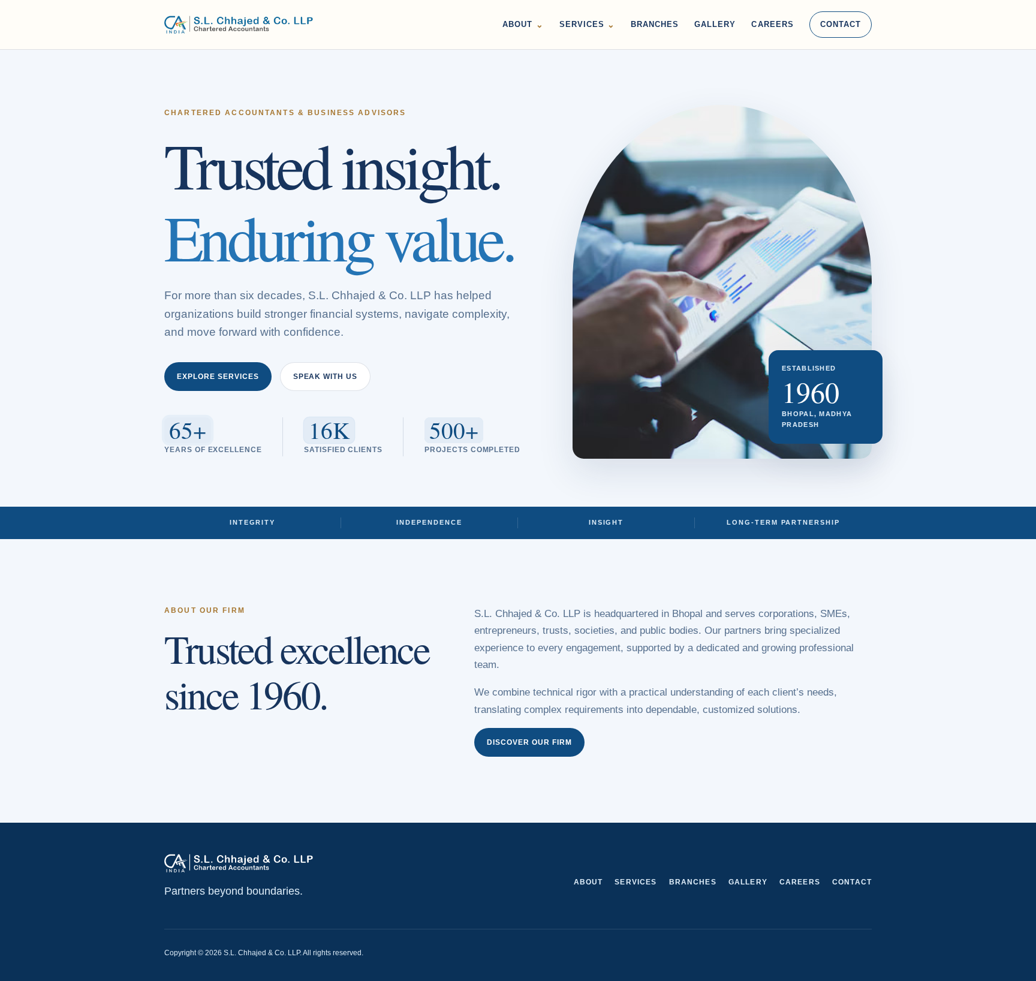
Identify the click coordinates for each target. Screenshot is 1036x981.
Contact (840, 24)
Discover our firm (529, 742)
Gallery (715, 24)
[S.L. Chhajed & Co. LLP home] (238, 25)
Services (587, 24)
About (522, 24)
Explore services (218, 376)
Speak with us (325, 376)
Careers (772, 24)
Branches (655, 24)
